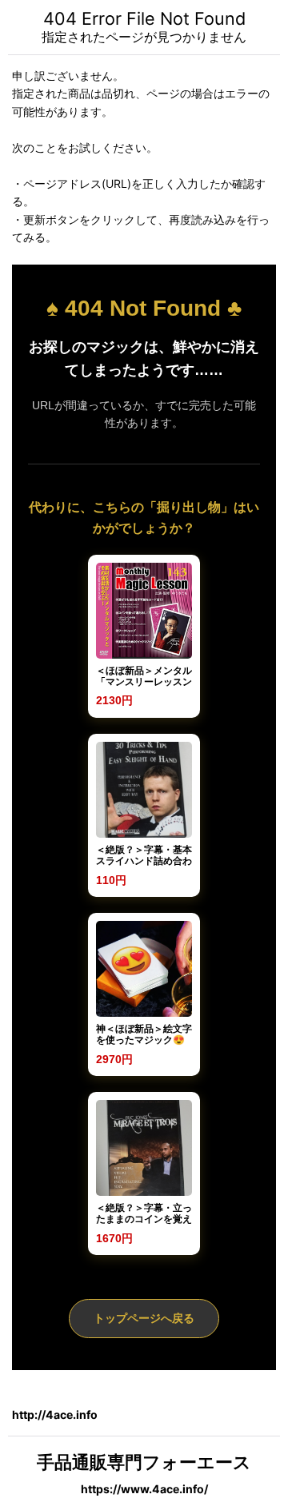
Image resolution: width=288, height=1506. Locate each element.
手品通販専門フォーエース (144, 1462)
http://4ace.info (55, 1414)
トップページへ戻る (144, 1318)
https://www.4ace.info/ (144, 1489)
